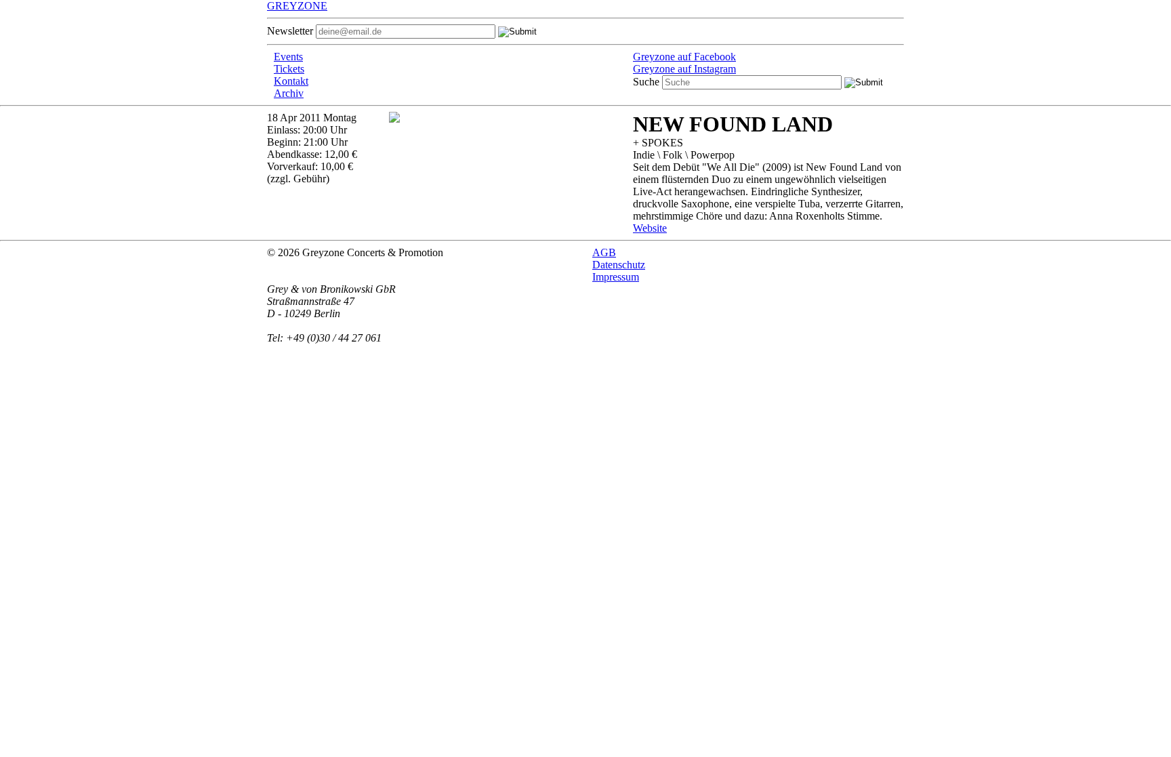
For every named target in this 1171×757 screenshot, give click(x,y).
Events (288, 56)
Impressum (615, 277)
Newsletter (290, 31)
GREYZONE (297, 6)
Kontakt (291, 81)
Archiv (289, 93)
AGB (604, 252)
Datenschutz (618, 264)
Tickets (289, 69)
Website (650, 228)
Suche (646, 81)
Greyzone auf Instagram (684, 69)
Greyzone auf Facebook (684, 56)
